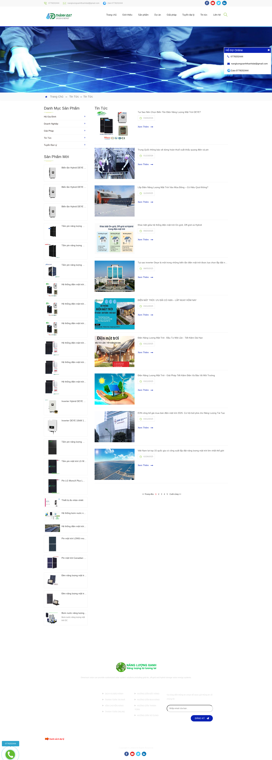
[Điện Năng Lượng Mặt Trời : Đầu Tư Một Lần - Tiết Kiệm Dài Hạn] (115, 351)
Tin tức (203, 14)
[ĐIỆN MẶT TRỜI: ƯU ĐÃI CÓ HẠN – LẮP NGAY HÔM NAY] (115, 313)
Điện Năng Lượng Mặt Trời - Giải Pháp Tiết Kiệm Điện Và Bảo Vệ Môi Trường (176, 375)
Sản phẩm (143, 14)
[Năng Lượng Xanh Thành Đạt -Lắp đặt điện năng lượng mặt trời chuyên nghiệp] (59, 16)
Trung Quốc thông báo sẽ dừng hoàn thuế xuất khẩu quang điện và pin (173, 149)
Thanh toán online (115, 712)
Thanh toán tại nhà (115, 700)
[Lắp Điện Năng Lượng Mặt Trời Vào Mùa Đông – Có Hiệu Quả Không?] (115, 201)
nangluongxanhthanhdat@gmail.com (83, 3)
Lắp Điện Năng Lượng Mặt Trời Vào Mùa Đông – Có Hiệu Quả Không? (173, 187)
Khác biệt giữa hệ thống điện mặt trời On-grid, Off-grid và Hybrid (170, 225)
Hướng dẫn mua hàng (148, 700)
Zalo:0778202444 (115, 3)
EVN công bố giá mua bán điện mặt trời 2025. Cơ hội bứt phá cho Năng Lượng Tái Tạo (181, 413)
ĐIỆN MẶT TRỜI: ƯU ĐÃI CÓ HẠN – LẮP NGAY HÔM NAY (167, 300)
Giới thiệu (127, 14)
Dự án (157, 14)
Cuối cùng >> (175, 494)
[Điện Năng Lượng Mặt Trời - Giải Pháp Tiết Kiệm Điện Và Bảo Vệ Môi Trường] (115, 389)
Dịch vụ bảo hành (114, 694)
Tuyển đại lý (188, 14)
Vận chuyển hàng (114, 706)
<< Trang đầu (148, 494)
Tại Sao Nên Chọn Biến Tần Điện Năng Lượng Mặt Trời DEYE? (169, 112)
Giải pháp (171, 14)
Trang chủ (111, 14)
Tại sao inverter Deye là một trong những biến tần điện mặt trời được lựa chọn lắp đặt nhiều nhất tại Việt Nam (183, 262)
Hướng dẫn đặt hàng (148, 694)
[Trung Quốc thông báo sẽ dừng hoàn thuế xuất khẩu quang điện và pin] (115, 163)
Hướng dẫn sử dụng (148, 715)
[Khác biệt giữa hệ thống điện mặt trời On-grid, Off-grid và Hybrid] (115, 238)
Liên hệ (217, 14)
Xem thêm (143, 126)
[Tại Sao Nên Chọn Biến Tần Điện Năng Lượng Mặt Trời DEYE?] (115, 125)
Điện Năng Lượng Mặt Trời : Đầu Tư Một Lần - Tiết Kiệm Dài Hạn (170, 337)
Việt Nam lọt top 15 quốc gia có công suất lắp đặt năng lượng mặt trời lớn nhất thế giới (181, 450)
